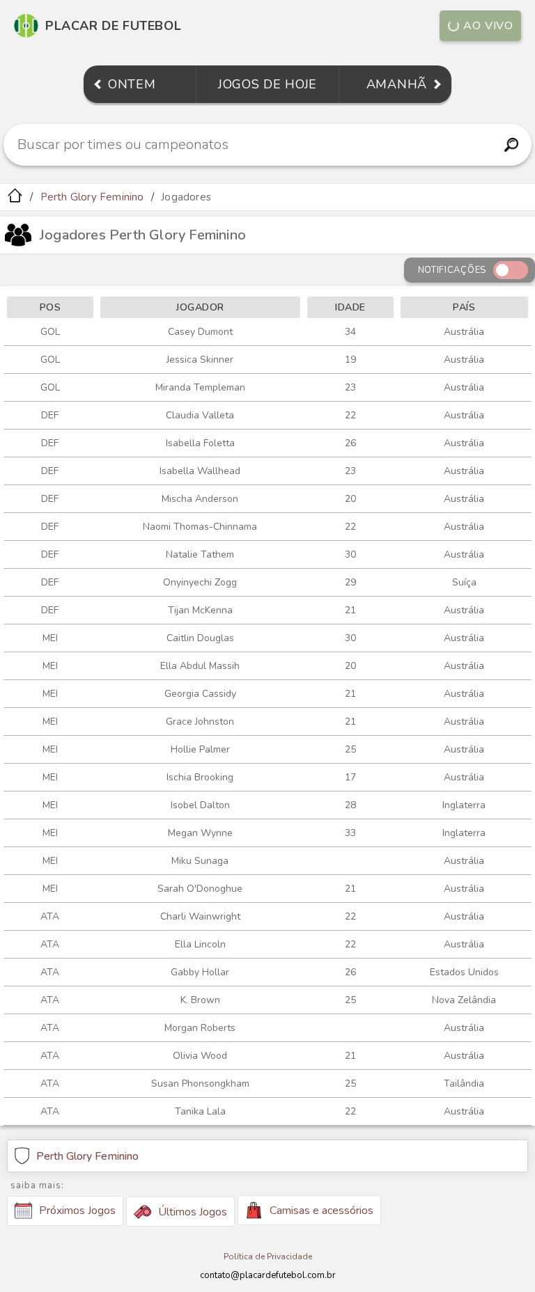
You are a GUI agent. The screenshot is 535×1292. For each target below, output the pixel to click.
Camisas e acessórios (321, 1210)
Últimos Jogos (192, 1212)
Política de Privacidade (268, 1256)
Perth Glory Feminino (92, 197)
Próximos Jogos (77, 1210)
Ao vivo (488, 25)
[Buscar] (511, 145)
